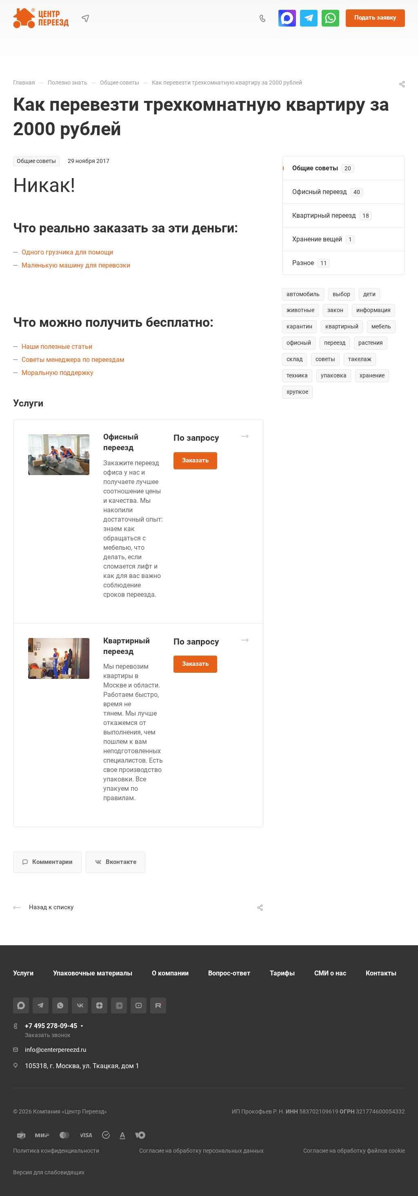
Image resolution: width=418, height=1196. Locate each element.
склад (294, 359)
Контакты (381, 973)
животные (300, 310)
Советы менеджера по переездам (73, 360)
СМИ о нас (330, 973)
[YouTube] (139, 1005)
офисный (299, 342)
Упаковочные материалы (92, 973)
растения (370, 342)
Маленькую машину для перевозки (76, 265)
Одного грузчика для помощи (67, 252)
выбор (341, 294)
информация (373, 310)
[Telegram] (309, 18)
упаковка (334, 375)
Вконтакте (121, 862)
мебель (381, 326)
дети (369, 294)
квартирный (341, 326)
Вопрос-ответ (229, 973)
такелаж (359, 359)
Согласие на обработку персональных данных (201, 1150)
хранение (372, 375)
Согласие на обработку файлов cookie (354, 1150)
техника (297, 375)
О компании (170, 973)
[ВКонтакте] (80, 1005)
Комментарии (52, 862)
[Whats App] (330, 18)
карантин (299, 326)
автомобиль (303, 294)
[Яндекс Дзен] (99, 1005)
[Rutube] (158, 1005)
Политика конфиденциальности (56, 1150)
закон (335, 310)
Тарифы (282, 973)
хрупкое (297, 391)
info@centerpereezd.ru (55, 1049)
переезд (334, 342)
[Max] (287, 18)
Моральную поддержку (57, 373)
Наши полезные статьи (57, 346)
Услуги (23, 973)
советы (325, 359)
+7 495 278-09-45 (51, 1026)
